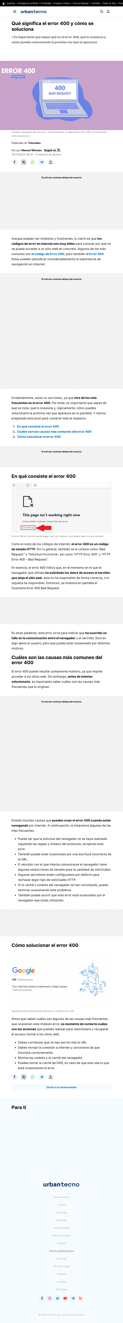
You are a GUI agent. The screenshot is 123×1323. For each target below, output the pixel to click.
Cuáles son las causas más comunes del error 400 (54, 431)
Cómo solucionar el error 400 (39, 437)
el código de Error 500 (47, 254)
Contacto (61, 1243)
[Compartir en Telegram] (41, 162)
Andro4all (61, 1258)
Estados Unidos (62, 3)
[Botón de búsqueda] (102, 11)
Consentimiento (62, 1228)
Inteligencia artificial (28, 3)
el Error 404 (95, 254)
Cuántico (10, 3)
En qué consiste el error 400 (38, 426)
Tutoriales (34, 142)
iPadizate (61, 1274)
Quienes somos (61, 1197)
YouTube (95, 3)
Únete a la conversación (61, 1087)
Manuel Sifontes (31, 150)
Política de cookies (61, 1235)
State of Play (109, 3)
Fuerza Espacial (80, 3)
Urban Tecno (33, 11)
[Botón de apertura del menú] (15, 11)
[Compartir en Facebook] (15, 162)
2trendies (61, 1281)
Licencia (61, 1204)
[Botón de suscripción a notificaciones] (108, 11)
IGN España (61, 1289)
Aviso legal (61, 1212)
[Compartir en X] (23, 162)
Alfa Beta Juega (61, 1266)
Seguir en (50, 150)
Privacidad (46, 3)
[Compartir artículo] (50, 162)
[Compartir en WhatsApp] (32, 162)
